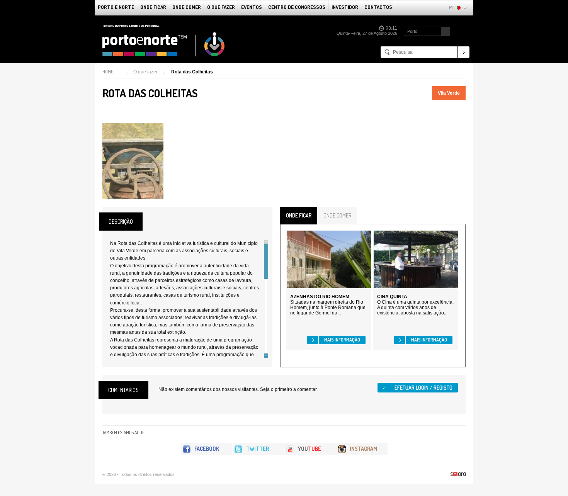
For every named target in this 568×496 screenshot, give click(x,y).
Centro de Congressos (296, 7)
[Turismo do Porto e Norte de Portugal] (163, 40)
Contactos (378, 7)
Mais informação (342, 340)
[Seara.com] (458, 474)
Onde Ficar (153, 7)
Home (107, 72)
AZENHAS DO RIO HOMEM (319, 296)
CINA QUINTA (392, 296)
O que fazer (221, 7)
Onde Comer (186, 7)
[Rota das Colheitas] (132, 161)
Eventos (251, 7)
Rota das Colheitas (192, 72)
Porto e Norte (116, 7)
